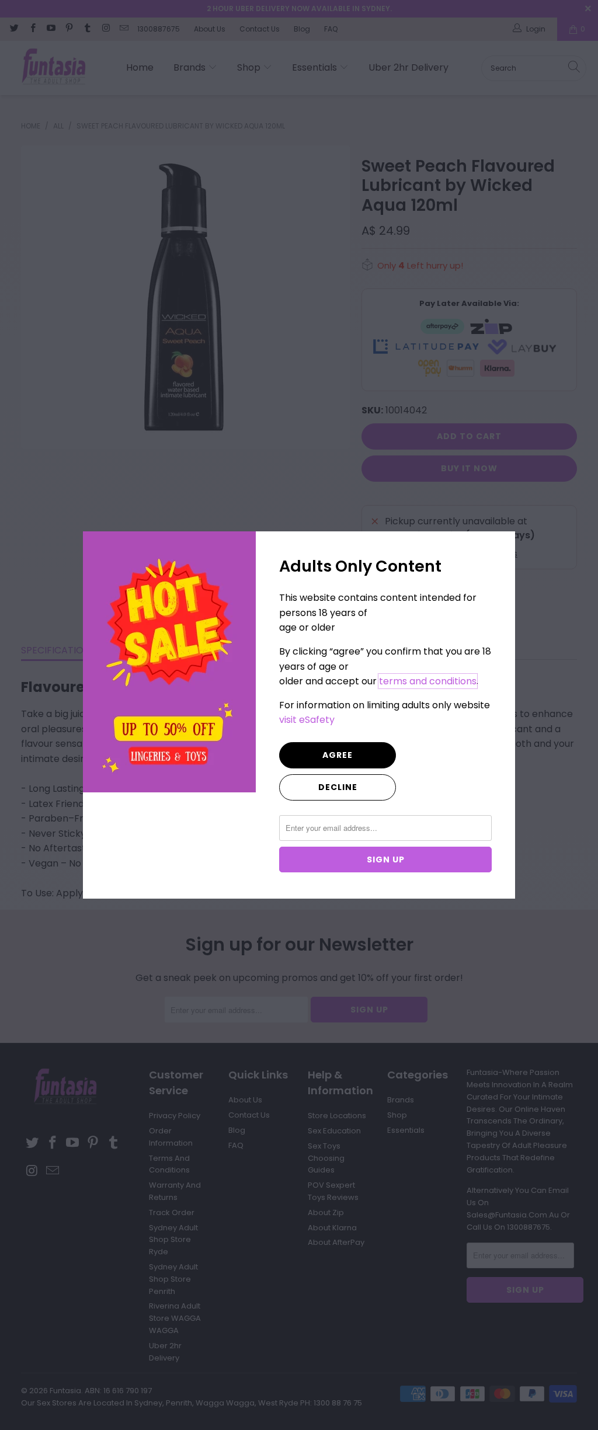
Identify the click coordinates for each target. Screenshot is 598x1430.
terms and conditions (428, 681)
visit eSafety (307, 719)
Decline (337, 787)
